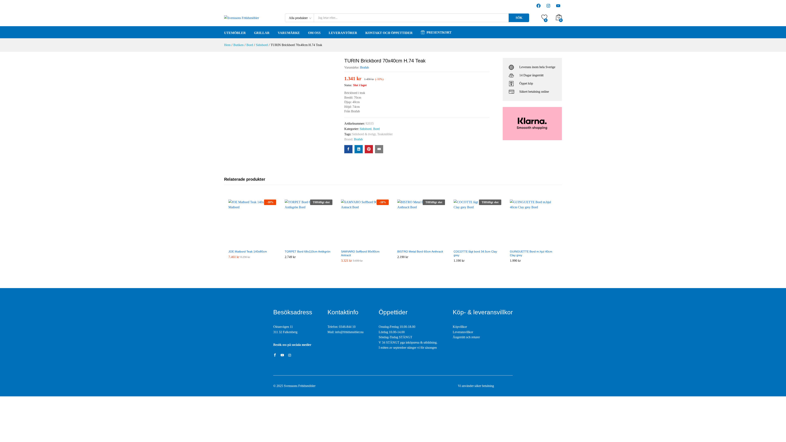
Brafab (364, 67)
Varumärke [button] (289, 33)
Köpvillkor (460, 326)
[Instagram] (289, 355)
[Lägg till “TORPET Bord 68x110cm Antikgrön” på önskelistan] (308, 244)
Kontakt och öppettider (389, 33)
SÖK (519, 17)
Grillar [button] (262, 33)
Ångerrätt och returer (466, 337)
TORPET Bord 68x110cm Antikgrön (307, 251)
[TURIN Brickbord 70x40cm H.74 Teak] (348, 149)
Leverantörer (343, 33)
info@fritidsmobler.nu (349, 332)
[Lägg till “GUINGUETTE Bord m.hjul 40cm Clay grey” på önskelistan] (533, 244)
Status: (348, 85)
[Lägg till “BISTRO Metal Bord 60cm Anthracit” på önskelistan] (421, 244)
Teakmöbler (385, 134)
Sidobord (366, 129)
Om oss (314, 33)
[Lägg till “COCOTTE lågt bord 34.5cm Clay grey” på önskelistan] (477, 244)
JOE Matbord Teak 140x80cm (247, 251)
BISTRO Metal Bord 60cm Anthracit (420, 251)
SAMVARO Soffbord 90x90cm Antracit (360, 253)
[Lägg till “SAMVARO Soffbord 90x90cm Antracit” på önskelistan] (364, 244)
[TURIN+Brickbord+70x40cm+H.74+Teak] (359, 149)
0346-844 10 (347, 326)
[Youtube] (282, 355)
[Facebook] (275, 355)
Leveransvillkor (463, 332)
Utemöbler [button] (235, 33)
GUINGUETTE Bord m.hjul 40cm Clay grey (531, 253)
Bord (376, 129)
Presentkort (439, 32)
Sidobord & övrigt (364, 134)
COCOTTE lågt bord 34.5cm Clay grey (475, 253)
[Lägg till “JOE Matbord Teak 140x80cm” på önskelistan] (252, 244)
